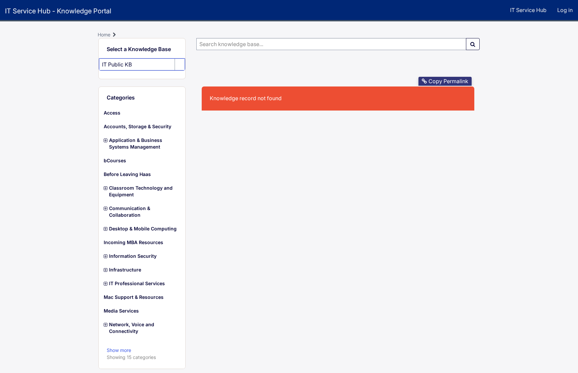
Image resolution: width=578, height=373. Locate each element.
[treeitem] (142, 113)
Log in (565, 10)
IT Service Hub (528, 10)
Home (104, 34)
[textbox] (331, 44)
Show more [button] (119, 350)
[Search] (473, 44)
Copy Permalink (448, 81)
